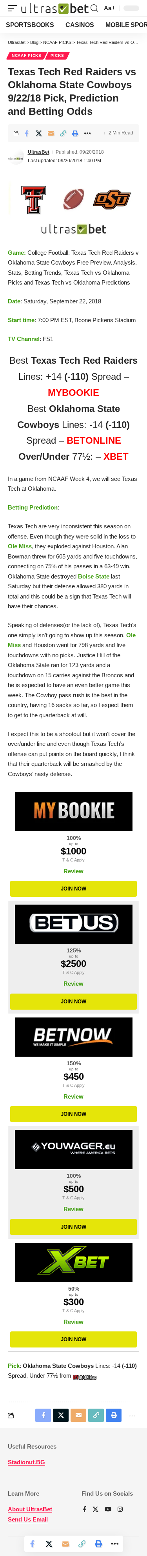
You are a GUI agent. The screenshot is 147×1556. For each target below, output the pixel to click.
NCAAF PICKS (27, 55)
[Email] (50, 133)
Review (73, 871)
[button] (14, 8)
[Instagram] (120, 1509)
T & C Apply (73, 860)
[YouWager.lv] (73, 1149)
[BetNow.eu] (73, 1037)
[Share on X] (38, 133)
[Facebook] (84, 1509)
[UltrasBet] (55, 8)
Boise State (93, 576)
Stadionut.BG (26, 1462)
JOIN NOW (73, 889)
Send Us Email (28, 1519)
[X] (95, 1509)
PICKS (57, 55)
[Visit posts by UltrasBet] (16, 156)
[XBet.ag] (73, 1262)
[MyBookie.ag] (73, 811)
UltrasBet (38, 152)
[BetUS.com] (73, 924)
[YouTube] (108, 1509)
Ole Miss (20, 546)
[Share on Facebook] (26, 133)
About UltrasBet (30, 1509)
